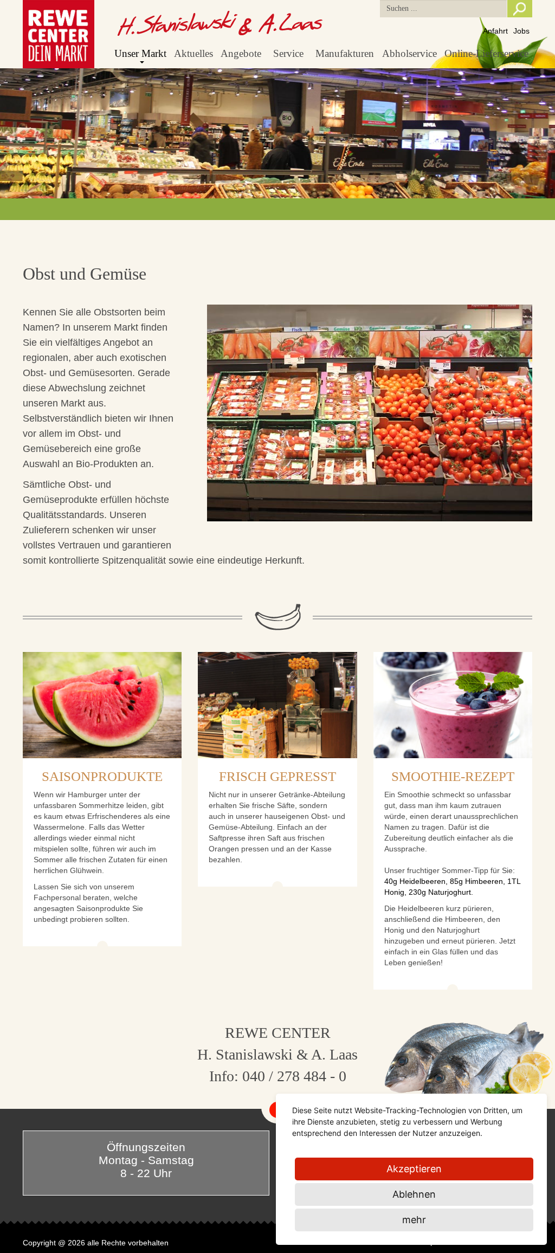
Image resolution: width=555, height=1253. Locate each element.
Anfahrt (495, 31)
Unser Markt (140, 53)
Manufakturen (344, 53)
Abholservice (409, 53)
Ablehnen (414, 1194)
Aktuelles (193, 53)
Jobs (521, 31)
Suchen (519, 8)
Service (288, 53)
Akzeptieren (414, 1168)
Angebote (241, 53)
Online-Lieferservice (486, 53)
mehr (414, 1219)
